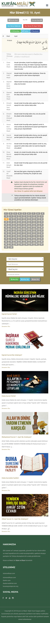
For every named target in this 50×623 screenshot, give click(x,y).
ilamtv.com (6, 580)
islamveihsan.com (9, 573)
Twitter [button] (26, 31)
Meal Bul (15, 279)
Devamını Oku (6, 326)
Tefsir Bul (25, 279)
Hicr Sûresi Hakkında (14, 26)
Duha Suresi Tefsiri (9, 396)
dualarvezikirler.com (10, 583)
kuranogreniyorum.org (10, 586)
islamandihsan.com (9, 577)
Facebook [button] (35, 31)
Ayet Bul (36, 279)
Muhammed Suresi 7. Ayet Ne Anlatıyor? (17, 437)
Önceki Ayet (14, 20)
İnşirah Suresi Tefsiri (9, 314)
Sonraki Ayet (36, 20)
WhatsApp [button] (16, 31)
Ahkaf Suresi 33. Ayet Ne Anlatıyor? (15, 519)
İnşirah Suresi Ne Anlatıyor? (12, 355)
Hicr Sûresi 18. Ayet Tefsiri (33, 26)
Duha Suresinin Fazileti (10, 478)
